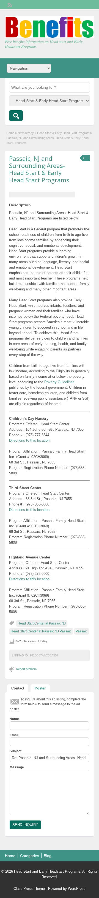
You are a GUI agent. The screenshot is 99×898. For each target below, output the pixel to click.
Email (14, 735)
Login (87, 5)
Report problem (26, 669)
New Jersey (26, 133)
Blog (47, 856)
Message (17, 767)
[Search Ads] (16, 115)
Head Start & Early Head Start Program (63, 133)
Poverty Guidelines (59, 382)
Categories (29, 856)
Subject (15, 751)
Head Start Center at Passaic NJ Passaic (41, 631)
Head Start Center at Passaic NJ (42, 623)
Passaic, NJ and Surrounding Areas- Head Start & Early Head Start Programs (39, 169)
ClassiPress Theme (29, 889)
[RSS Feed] (9, 4)
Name (14, 719)
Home (10, 133)
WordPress (77, 889)
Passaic (81, 631)
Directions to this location (29, 440)
